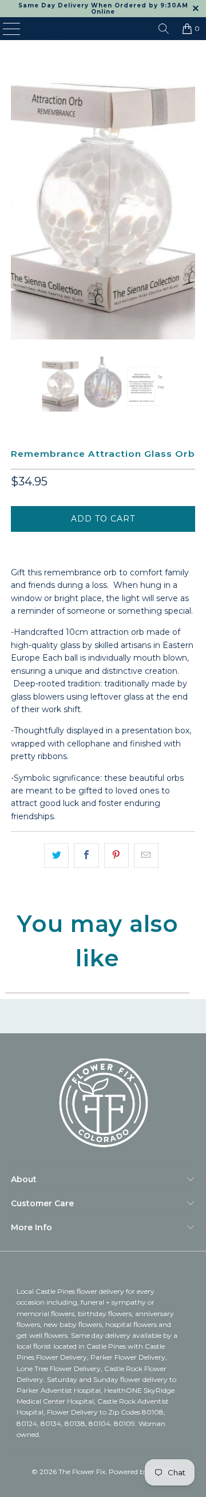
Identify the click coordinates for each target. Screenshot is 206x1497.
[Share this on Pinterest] (116, 855)
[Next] (186, 201)
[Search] (164, 28)
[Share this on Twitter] (56, 855)
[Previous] (19, 201)
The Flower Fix (81, 1471)
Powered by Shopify (142, 1471)
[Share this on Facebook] (86, 855)
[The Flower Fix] (89, 28)
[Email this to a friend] (146, 855)
